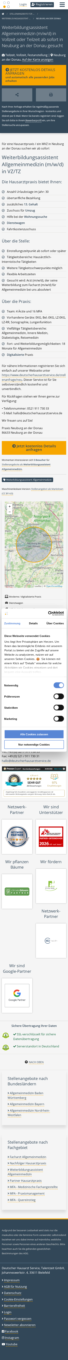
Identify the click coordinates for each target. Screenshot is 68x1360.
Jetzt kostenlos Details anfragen (36, 448)
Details (33, 623)
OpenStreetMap (54, 586)
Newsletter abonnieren (20, 1325)
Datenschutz (12, 1293)
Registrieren (44, 4)
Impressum (12, 1280)
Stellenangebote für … (22, 13)
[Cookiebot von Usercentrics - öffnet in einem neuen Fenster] (48, 613)
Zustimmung (12, 623)
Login (23, 4)
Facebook (11, 1331)
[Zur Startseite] (3, 13)
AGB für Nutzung (15, 1287)
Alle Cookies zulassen (34, 734)
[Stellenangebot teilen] (17, 94)
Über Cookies (55, 623)
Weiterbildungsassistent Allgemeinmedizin (29, 479)
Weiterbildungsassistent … (16, 18)
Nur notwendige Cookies (34, 744)
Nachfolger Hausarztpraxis (27, 1163)
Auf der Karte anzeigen (37, 60)
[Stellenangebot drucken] (51, 94)
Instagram (12, 1338)
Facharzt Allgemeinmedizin (27, 1157)
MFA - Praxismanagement (27, 1193)
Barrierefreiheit (14, 1306)
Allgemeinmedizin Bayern (26, 1104)
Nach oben (36, 1062)
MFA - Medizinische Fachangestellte (33, 1187)
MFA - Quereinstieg (22, 1200)
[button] (62, 6)
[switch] (58, 696)
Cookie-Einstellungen (18, 1299)
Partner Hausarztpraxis (25, 1181)
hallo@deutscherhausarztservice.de (26, 761)
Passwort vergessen (17, 1319)
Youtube (11, 1344)
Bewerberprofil (33, 120)
